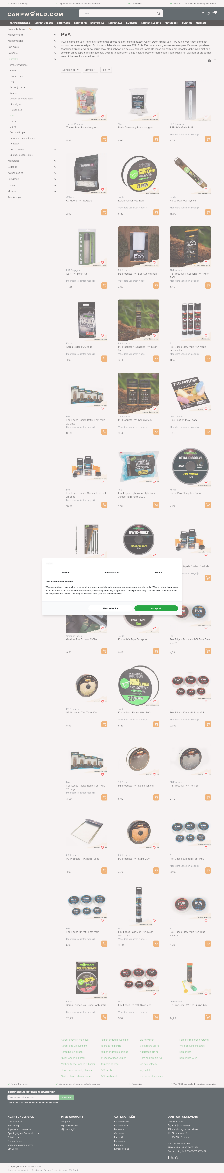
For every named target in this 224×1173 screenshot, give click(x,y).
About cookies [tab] (112, 572)
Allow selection (111, 608)
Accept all (156, 608)
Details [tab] (158, 572)
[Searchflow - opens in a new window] (174, 563)
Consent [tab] (65, 572)
